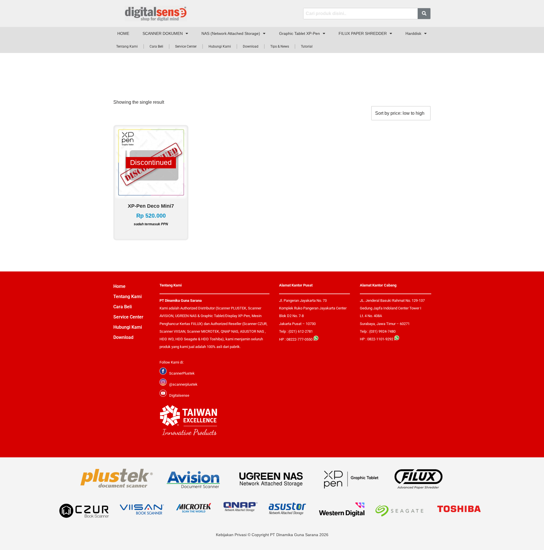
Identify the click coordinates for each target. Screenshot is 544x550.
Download (250, 46)
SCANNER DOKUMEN (163, 33)
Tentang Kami (127, 46)
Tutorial (307, 46)
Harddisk (413, 33)
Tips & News (279, 46)
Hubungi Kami (220, 46)
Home (119, 286)
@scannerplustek (183, 384)
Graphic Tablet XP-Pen (299, 33)
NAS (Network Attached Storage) (230, 33)
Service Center (186, 46)
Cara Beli (156, 46)
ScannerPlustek (182, 373)
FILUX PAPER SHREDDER (363, 33)
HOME (123, 33)
